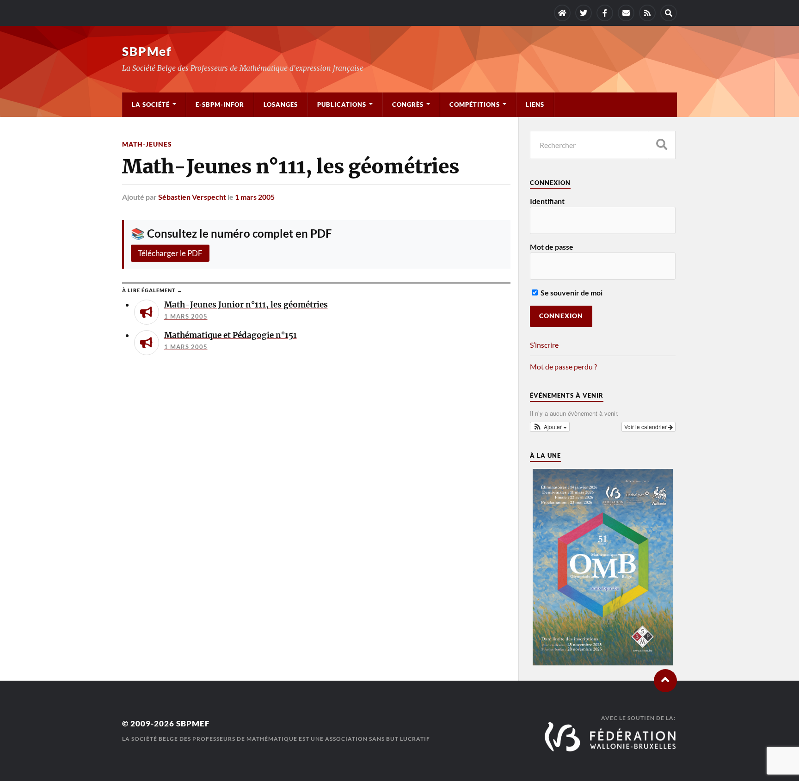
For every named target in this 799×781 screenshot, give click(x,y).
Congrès (408, 104)
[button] (549, 426)
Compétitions (474, 104)
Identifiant (547, 201)
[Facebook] (604, 13)
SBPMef (147, 51)
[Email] (626, 13)
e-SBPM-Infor (220, 104)
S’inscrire (544, 344)
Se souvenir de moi (570, 292)
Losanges (281, 104)
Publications (341, 104)
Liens (535, 104)
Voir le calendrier (646, 426)
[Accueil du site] (562, 13)
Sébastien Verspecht (192, 196)
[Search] (668, 13)
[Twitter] (583, 13)
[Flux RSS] (647, 13)
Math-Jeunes (147, 144)
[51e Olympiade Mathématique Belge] (602, 662)
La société (151, 104)
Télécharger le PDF (170, 253)
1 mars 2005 (255, 196)
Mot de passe (551, 246)
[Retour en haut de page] (665, 680)
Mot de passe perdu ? (563, 366)
